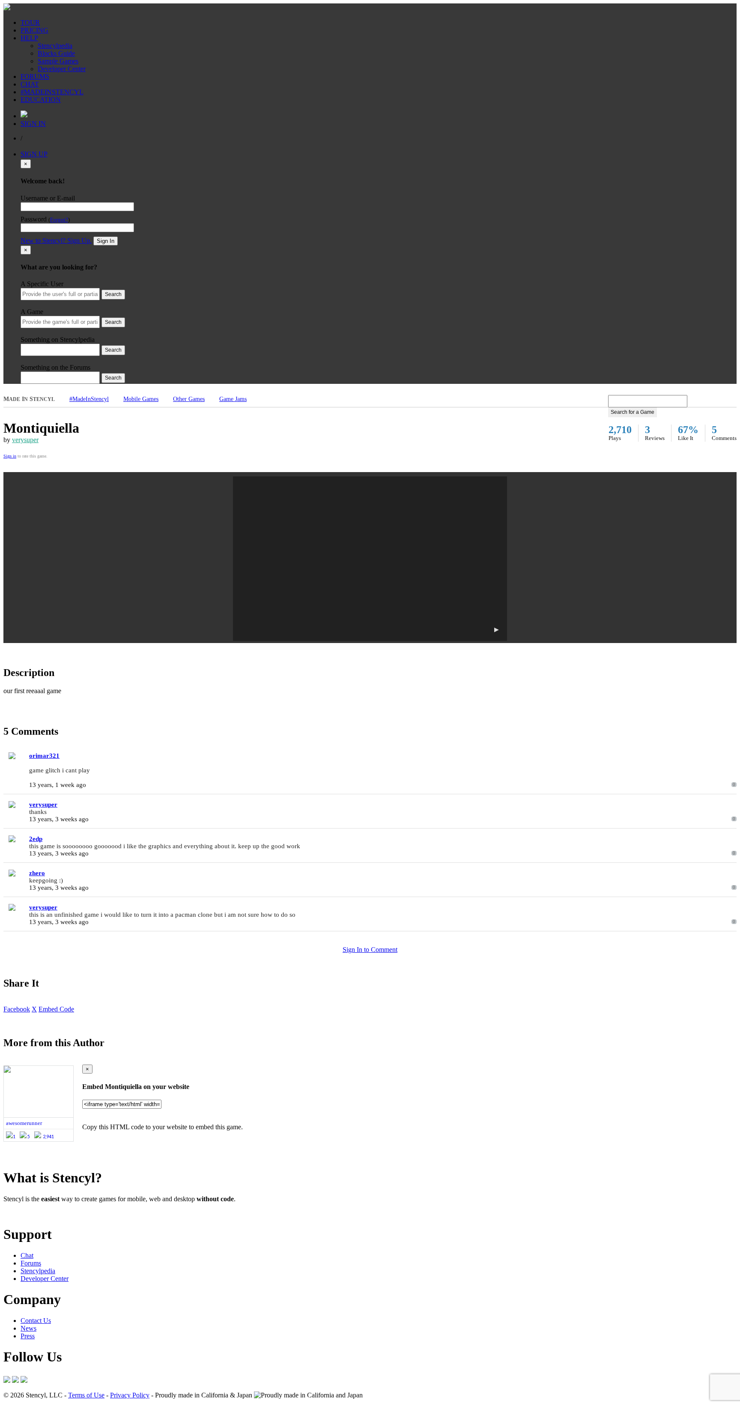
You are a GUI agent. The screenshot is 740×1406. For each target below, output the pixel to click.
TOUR (30, 22)
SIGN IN (33, 123)
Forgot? (59, 220)
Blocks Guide (56, 53)
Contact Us (36, 1320)
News (28, 1328)
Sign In (105, 241)
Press (28, 1336)
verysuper (25, 439)
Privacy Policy (129, 1395)
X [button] (34, 1009)
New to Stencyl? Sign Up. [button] (56, 240)
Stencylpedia (55, 45)
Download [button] (51, 1213)
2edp (35, 838)
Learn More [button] (19, 1213)
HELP (29, 38)
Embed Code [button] (56, 1009)
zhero (37, 873)
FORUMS (35, 76)
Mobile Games (140, 399)
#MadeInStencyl (89, 399)
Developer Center (62, 68)
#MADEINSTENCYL (52, 92)
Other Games (189, 399)
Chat (27, 1255)
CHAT (30, 84)
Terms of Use (86, 1395)
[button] (370, 558)
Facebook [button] (16, 1009)
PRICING (34, 30)
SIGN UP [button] (34, 154)
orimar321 (44, 755)
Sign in (9, 456)
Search (113, 294)
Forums (31, 1263)
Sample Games (58, 61)
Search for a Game (632, 412)
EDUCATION (41, 99)
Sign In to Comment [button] (370, 949)
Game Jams (233, 399)
